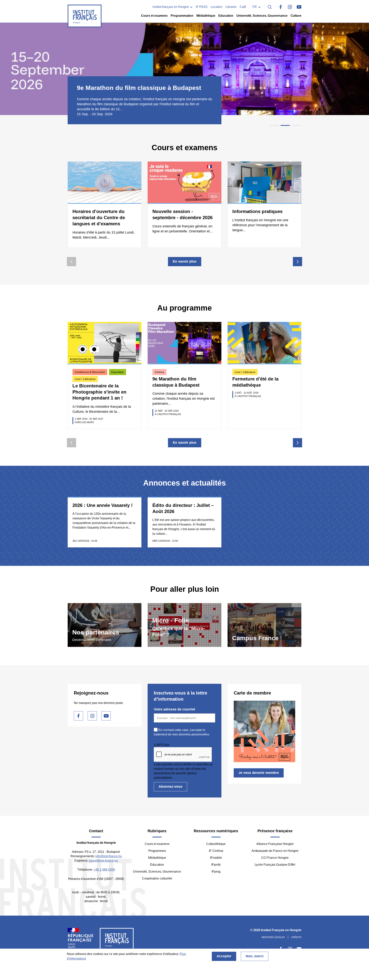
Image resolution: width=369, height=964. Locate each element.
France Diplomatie (81, 940)
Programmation (182, 15)
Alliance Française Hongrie (275, 843)
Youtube (299, 7)
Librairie (231, 6)
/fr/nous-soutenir (104, 625)
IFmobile (216, 857)
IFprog (216, 871)
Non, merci (254, 956)
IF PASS (202, 6)
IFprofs (216, 864)
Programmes (157, 850)
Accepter (224, 956)
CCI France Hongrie (275, 857)
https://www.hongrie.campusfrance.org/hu (264, 625)
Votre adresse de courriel (174, 709)
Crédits (296, 937)
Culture (296, 15)
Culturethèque (216, 843)
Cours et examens (154, 15)
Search (269, 7)
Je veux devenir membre (259, 773)
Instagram (290, 7)
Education (225, 15)
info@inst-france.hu (108, 856)
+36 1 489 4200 (104, 869)
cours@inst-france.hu (103, 860)
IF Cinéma (216, 850)
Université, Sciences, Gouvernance (262, 15)
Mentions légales (273, 937)
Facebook (280, 7)
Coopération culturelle (157, 878)
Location (216, 6)
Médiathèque (205, 15)
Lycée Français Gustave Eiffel (275, 864)
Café (243, 6)
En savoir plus (184, 261)
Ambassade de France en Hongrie (275, 850)
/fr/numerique (184, 625)
